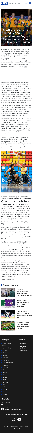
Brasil (4, 353)
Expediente (23, 350)
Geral (4, 370)
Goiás (4, 375)
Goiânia (5, 372)
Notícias (5, 382)
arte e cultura (7, 348)
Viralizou (5, 394)
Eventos (5, 367)
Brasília (5, 355)
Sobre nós (22, 343)
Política (5, 387)
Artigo (5, 350)
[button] (30, 3)
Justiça (5, 377)
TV (3, 392)
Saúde (5, 389)
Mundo (5, 379)
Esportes (5, 365)
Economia (6, 360)
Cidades (5, 358)
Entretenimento (8, 362)
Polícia (5, 384)
